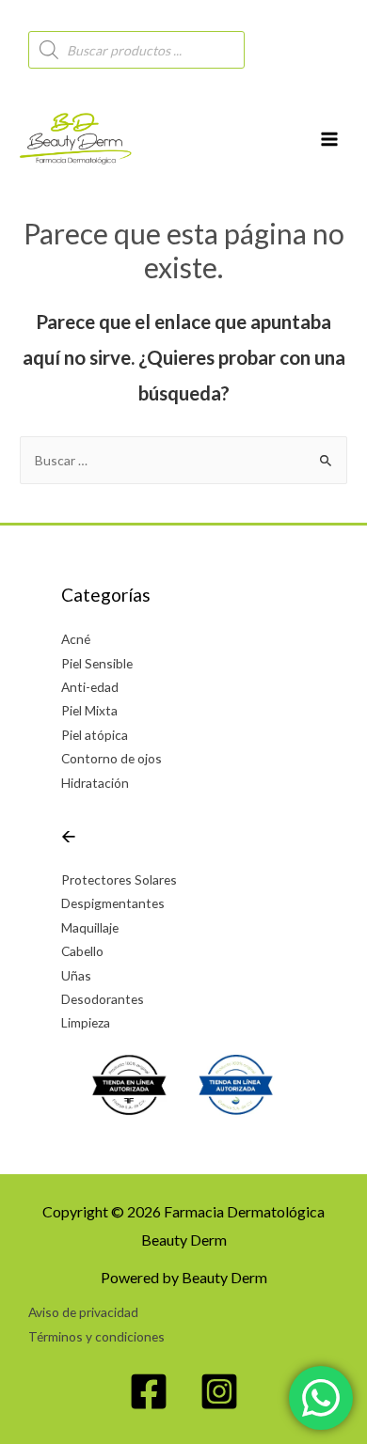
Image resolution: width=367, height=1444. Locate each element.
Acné (75, 639)
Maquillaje (90, 927)
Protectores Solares (119, 879)
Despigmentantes (113, 903)
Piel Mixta (89, 710)
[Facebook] (148, 1391)
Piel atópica (94, 735)
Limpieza (85, 1022)
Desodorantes (102, 999)
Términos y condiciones (96, 1336)
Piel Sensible (97, 663)
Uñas (76, 975)
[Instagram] (219, 1391)
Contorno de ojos (111, 758)
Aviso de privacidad (83, 1312)
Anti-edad (90, 687)
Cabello (82, 951)
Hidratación (95, 783)
